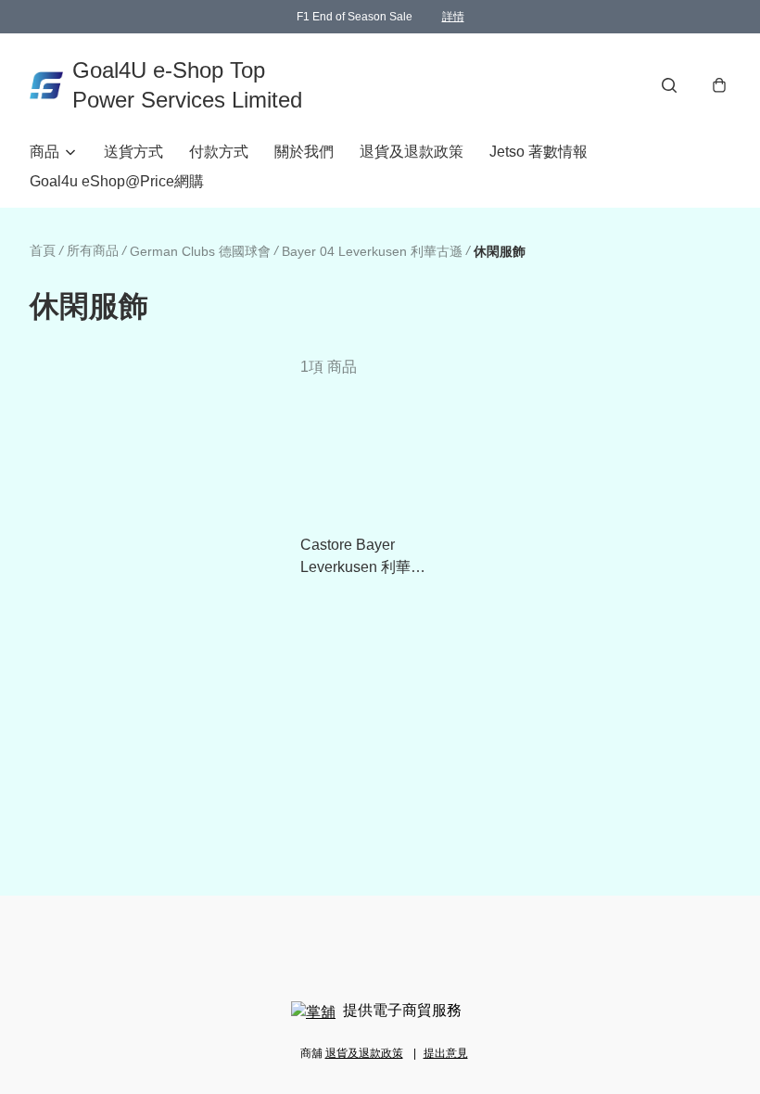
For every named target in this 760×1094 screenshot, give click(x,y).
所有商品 (93, 250)
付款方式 (218, 151)
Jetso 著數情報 (538, 151)
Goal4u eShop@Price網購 (117, 181)
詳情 (453, 16)
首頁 (43, 250)
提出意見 (446, 1053)
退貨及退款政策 (411, 151)
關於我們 (304, 151)
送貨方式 (133, 151)
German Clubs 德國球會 (200, 251)
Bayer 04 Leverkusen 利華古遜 (372, 251)
